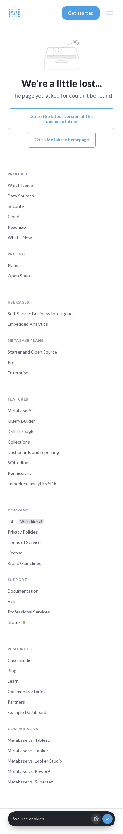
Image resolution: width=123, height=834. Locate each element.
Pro (11, 362)
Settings (96, 819)
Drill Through (20, 431)
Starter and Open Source (32, 351)
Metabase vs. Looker (28, 750)
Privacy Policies (23, 532)
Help (12, 601)
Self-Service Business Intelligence (41, 313)
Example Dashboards (28, 712)
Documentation (23, 591)
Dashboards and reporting (33, 452)
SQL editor (18, 462)
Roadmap (17, 227)
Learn (13, 681)
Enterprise (18, 372)
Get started (81, 12)
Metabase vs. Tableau (29, 740)
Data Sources (21, 195)
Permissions (20, 473)
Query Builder (21, 421)
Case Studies (21, 660)
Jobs (25, 521)
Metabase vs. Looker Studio (35, 761)
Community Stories (26, 691)
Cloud (13, 216)
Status (14, 622)
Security (16, 206)
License (15, 552)
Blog (12, 670)
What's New (20, 237)
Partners (16, 701)
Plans (13, 265)
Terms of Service (24, 542)
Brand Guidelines (24, 563)
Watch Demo (20, 185)
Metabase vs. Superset (30, 781)
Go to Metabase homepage (61, 139)
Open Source (21, 275)
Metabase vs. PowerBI (30, 771)
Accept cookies (107, 819)
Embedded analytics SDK (32, 483)
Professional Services (29, 611)
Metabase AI (20, 410)
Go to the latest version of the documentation (61, 119)
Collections (19, 441)
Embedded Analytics (28, 324)
